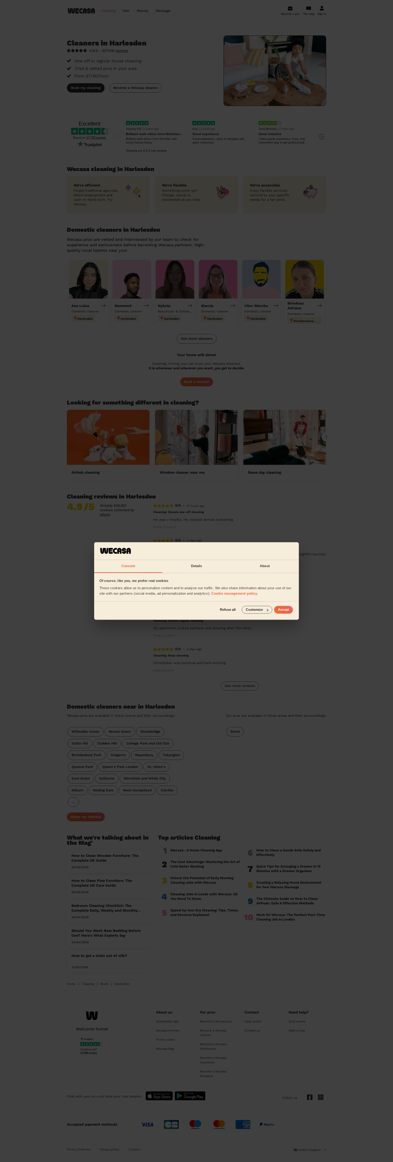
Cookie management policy (234, 593)
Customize (254, 610)
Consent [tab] (128, 566)
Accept (283, 610)
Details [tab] (196, 566)
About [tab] (265, 566)
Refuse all (228, 610)
